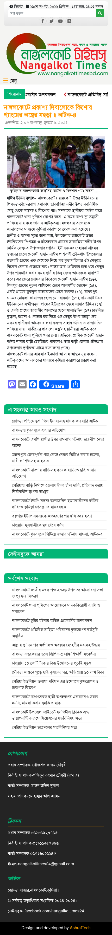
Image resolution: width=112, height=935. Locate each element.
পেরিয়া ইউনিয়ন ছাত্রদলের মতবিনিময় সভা (45, 727)
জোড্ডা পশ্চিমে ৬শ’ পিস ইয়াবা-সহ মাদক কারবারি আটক (55, 421)
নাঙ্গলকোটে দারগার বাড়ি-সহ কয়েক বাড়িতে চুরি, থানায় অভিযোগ (54, 473)
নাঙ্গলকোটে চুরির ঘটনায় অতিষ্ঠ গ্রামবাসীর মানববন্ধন (52, 620)
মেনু (12, 80)
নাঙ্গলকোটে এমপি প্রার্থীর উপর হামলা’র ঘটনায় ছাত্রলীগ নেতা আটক (58, 442)
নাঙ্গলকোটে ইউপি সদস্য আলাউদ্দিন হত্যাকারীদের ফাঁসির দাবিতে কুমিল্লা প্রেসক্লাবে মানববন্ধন (55, 503)
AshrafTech (80, 928)
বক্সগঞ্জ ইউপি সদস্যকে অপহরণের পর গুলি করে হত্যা (52, 516)
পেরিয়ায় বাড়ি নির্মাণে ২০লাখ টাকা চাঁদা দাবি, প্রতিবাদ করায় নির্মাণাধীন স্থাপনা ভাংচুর (57, 488)
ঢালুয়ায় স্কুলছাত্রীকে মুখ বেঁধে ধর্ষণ (38, 525)
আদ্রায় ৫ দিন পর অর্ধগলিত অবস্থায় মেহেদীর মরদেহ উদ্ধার (56, 645)
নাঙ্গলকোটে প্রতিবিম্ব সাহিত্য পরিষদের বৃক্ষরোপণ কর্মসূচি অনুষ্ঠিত (55, 632)
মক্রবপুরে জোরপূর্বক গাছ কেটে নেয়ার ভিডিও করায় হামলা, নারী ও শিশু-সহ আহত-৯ (56, 457)
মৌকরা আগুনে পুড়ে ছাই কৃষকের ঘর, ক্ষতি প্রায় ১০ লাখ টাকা (58, 672)
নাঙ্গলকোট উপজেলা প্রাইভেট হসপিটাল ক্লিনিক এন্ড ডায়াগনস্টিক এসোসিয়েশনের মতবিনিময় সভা (51, 715)
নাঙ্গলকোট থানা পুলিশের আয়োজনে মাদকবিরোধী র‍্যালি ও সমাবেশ (56, 608)
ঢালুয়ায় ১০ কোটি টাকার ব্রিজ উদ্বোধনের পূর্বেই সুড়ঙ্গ (51, 663)
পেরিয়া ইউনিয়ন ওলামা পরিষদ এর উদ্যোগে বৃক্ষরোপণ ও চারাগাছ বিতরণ (55, 684)
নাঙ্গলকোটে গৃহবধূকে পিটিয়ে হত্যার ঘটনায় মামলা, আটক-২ (57, 534)
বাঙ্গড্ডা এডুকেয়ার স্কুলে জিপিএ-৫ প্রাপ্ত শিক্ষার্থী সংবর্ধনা (54, 654)
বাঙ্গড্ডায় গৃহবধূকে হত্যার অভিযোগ (39, 430)
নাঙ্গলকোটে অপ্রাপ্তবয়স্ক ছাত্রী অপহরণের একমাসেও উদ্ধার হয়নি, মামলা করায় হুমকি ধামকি (55, 699)
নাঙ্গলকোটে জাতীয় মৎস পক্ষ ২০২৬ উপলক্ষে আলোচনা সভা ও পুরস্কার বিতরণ (57, 593)
